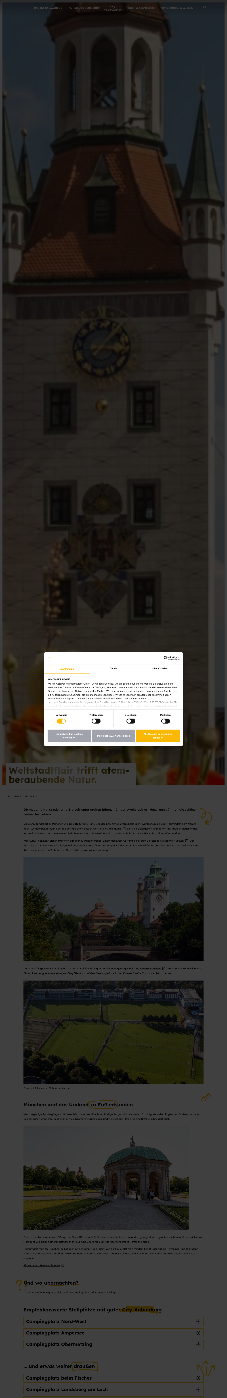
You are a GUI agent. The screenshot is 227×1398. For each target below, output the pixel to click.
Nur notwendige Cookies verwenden (69, 736)
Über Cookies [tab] (159, 668)
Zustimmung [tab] (67, 669)
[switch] (96, 721)
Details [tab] (113, 668)
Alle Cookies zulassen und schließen (157, 736)
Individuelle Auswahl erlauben (113, 735)
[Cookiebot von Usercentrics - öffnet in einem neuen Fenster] (166, 658)
